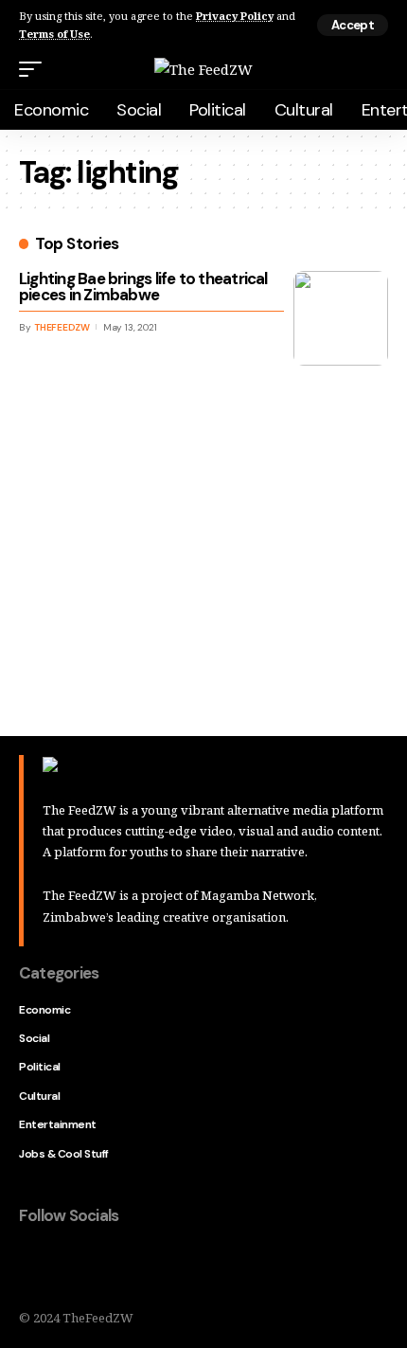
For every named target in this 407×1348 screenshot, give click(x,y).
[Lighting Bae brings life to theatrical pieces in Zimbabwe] (340, 318)
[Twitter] (74, 1265)
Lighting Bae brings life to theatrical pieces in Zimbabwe (143, 286)
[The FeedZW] (203, 69)
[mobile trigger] (35, 69)
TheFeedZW (62, 327)
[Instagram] (153, 1265)
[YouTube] (113, 1265)
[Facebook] (34, 1265)
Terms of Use (54, 34)
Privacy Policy (235, 16)
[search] (376, 69)
